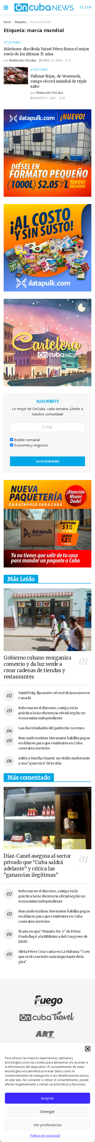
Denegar (47, 1111)
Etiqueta (20, 22)
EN (89, 7)
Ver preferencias (48, 1124)
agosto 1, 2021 (45, 98)
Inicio (7, 22)
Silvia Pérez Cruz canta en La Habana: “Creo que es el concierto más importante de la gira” (54, 956)
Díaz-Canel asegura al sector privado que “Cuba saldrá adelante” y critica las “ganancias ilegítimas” (37, 865)
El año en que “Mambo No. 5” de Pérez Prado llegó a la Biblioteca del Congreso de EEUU (52, 936)
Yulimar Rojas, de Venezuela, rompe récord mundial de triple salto (58, 81)
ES (82, 7)
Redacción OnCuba (23, 60)
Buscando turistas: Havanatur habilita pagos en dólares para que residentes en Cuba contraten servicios (54, 743)
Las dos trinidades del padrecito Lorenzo (51, 728)
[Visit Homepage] (44, 7)
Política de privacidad (45, 1135)
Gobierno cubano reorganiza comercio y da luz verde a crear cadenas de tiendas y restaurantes (37, 667)
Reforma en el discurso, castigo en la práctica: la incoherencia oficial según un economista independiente (51, 713)
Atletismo (12, 42)
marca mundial (40, 22)
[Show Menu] (6, 7)
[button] (87, 1048)
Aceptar (47, 1098)
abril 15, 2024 (51, 60)
